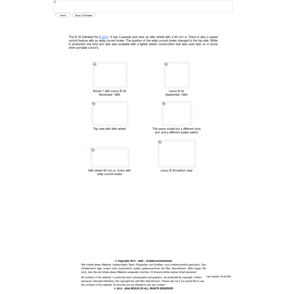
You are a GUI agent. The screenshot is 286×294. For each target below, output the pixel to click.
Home (63, 15)
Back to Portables (84, 15)
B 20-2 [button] (103, 37)
